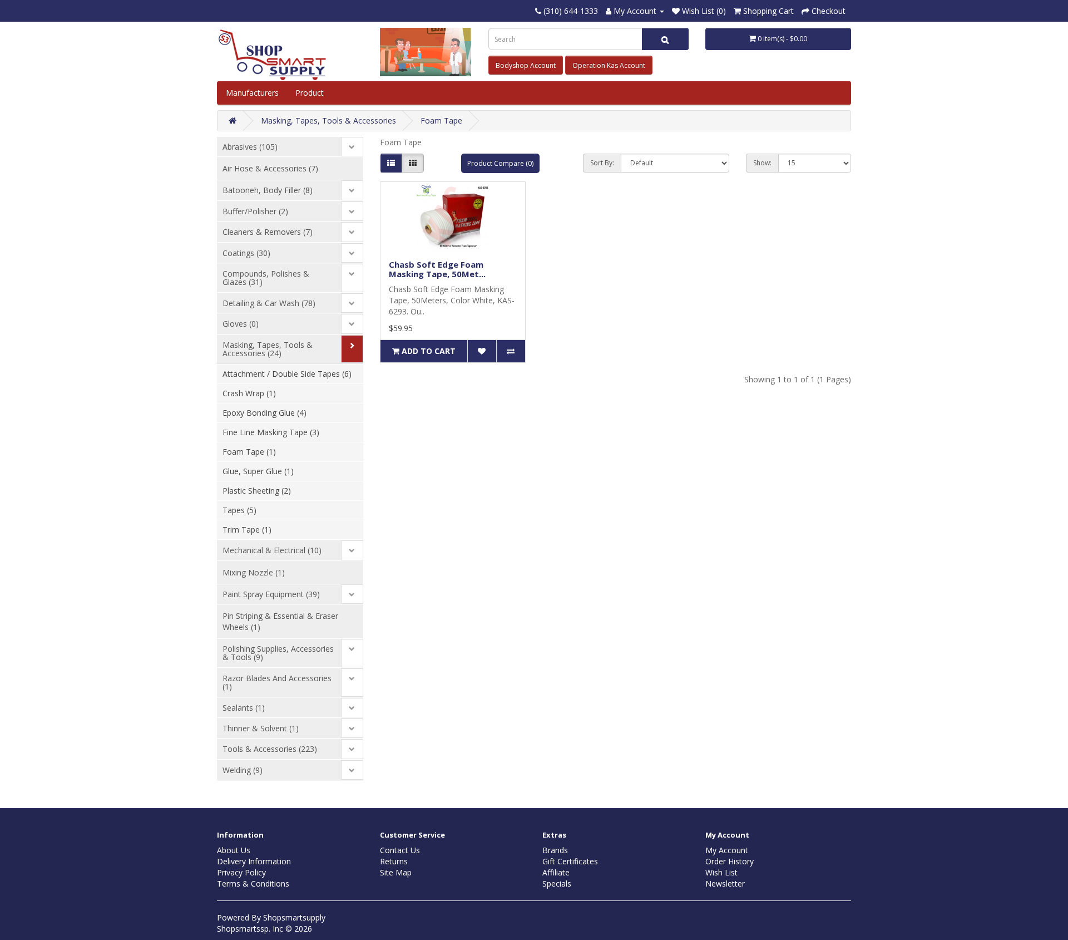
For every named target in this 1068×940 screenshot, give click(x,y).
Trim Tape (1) (246, 529)
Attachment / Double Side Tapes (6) (287, 373)
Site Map (396, 872)
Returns (394, 861)
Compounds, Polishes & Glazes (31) (265, 277)
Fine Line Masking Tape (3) (270, 432)
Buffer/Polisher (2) (255, 211)
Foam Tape (441, 120)
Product (310, 92)
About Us (233, 850)
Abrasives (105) (250, 146)
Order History (729, 861)
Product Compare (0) (500, 163)
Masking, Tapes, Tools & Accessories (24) (267, 348)
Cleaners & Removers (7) (267, 232)
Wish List (721, 872)
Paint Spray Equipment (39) (271, 594)
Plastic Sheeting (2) (256, 490)
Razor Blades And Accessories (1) (277, 682)
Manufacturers (252, 92)
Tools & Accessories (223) (269, 749)
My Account (726, 850)
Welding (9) (242, 770)
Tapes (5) (239, 510)
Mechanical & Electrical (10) (272, 550)
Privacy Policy (241, 872)
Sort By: (602, 163)
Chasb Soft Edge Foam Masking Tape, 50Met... (437, 269)
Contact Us (400, 850)
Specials (556, 883)
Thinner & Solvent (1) (260, 728)
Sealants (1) (243, 707)
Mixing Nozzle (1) (253, 572)
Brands (555, 850)
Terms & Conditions (253, 883)
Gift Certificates (570, 861)
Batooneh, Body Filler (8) (267, 190)
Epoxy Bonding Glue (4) (264, 412)
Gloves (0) (240, 323)
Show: (762, 163)
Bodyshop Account (526, 65)
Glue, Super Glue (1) (258, 471)
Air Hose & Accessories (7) (270, 168)
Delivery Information (254, 861)
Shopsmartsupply (294, 917)
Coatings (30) (246, 253)
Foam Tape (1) (249, 451)
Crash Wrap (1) (249, 393)
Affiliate (556, 872)
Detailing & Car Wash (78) (268, 303)
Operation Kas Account (608, 65)
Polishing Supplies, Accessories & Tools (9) (278, 652)
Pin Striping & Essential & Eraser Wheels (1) (280, 621)
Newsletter (725, 883)
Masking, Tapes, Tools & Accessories (328, 120)
